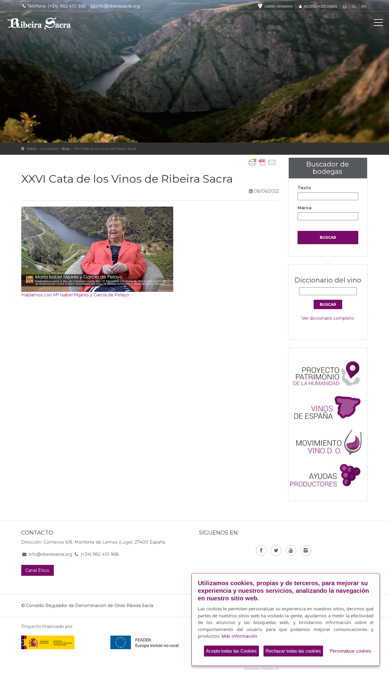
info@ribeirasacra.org (118, 6)
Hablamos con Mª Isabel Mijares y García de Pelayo (75, 295)
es (345, 6)
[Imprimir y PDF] (262, 162)
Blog (66, 149)
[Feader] (144, 642)
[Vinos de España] (331, 407)
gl (354, 6)
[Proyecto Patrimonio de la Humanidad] (331, 373)
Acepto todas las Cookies (231, 650)
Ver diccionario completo (327, 318)
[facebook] (261, 550)
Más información (239, 636)
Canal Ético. (37, 570)
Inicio (31, 149)
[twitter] (276, 550)
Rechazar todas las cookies (293, 650)
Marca (305, 208)
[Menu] (378, 23)
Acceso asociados (320, 6)
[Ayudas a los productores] (331, 474)
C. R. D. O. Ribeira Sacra (39, 23)
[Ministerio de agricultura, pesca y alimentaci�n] (47, 642)
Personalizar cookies (350, 650)
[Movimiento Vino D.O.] (331, 440)
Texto (304, 188)
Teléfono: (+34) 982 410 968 (56, 6)
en (363, 6)
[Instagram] (306, 550)
